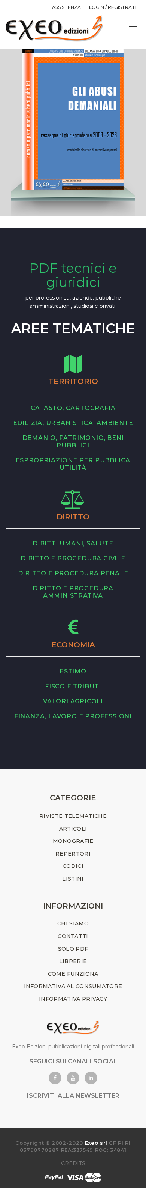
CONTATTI (73, 936)
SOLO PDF (73, 948)
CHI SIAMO (73, 923)
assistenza (66, 7)
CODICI (73, 866)
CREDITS (73, 1163)
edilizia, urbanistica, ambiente (73, 422)
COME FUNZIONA (73, 973)
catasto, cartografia (73, 408)
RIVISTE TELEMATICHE (73, 816)
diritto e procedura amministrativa (73, 592)
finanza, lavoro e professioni (73, 716)
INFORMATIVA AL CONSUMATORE (73, 986)
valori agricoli (73, 701)
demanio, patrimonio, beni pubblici (73, 441)
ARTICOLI (73, 828)
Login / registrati (112, 7)
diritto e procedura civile (73, 558)
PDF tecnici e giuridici (73, 275)
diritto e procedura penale (73, 573)
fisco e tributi (73, 686)
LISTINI (72, 878)
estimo (73, 671)
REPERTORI (73, 853)
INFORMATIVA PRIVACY (73, 998)
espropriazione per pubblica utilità (73, 464)
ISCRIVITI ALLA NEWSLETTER (73, 1095)
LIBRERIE (73, 961)
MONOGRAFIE (73, 841)
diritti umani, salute (73, 543)
